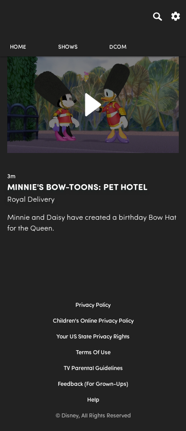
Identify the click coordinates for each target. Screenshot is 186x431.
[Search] (157, 16)
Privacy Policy (93, 305)
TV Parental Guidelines (93, 368)
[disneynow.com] (23, 14)
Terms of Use (93, 353)
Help (93, 400)
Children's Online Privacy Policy (93, 321)
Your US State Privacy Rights (93, 337)
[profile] (168, 39)
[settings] (175, 15)
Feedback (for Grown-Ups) (93, 384)
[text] (11, 176)
